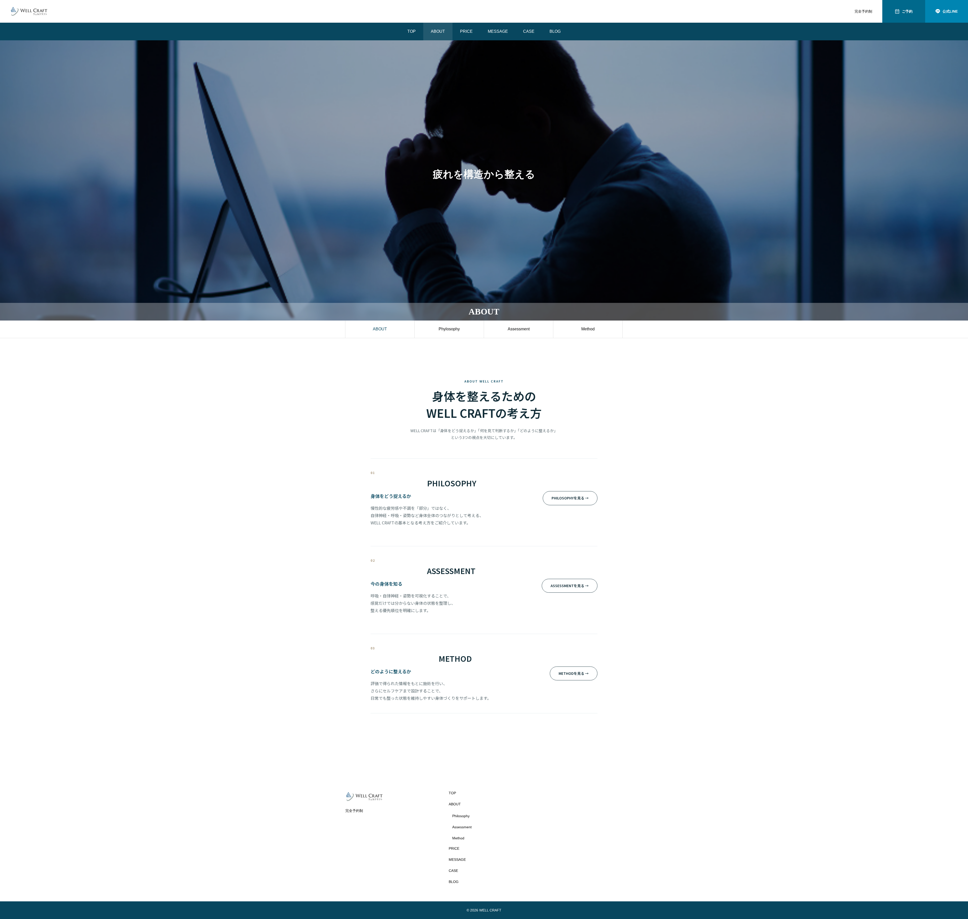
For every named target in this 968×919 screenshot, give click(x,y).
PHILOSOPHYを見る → (570, 497)
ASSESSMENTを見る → (570, 585)
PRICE (466, 31)
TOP (411, 31)
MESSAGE (498, 31)
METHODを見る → (574, 673)
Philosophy (461, 816)
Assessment (519, 329)
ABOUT (438, 31)
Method (588, 329)
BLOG (555, 31)
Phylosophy (449, 329)
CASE (528, 31)
